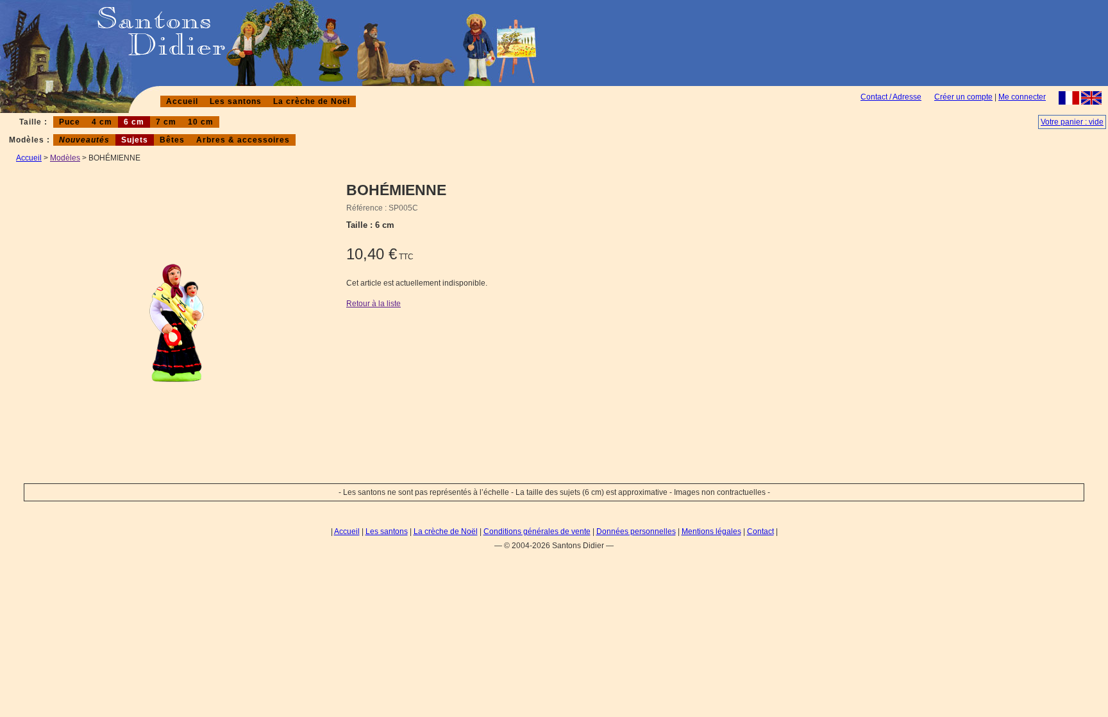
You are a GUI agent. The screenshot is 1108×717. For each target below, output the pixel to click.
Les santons (236, 101)
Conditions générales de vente (537, 531)
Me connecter (1022, 96)
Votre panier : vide (1072, 121)
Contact (760, 531)
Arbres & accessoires (243, 139)
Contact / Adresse (890, 96)
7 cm (166, 121)
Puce (69, 121)
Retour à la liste (373, 303)
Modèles (65, 157)
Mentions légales (711, 531)
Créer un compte (963, 96)
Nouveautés (84, 139)
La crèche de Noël (311, 101)
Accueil (182, 101)
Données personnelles (636, 531)
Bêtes (172, 139)
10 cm (201, 121)
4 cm (102, 121)
